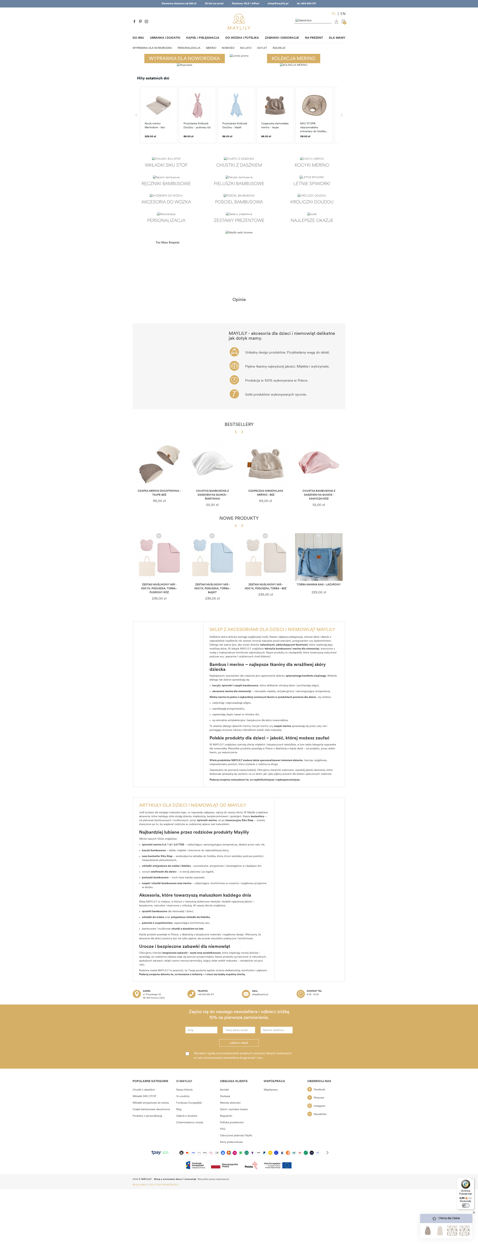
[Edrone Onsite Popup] (239, 622)
